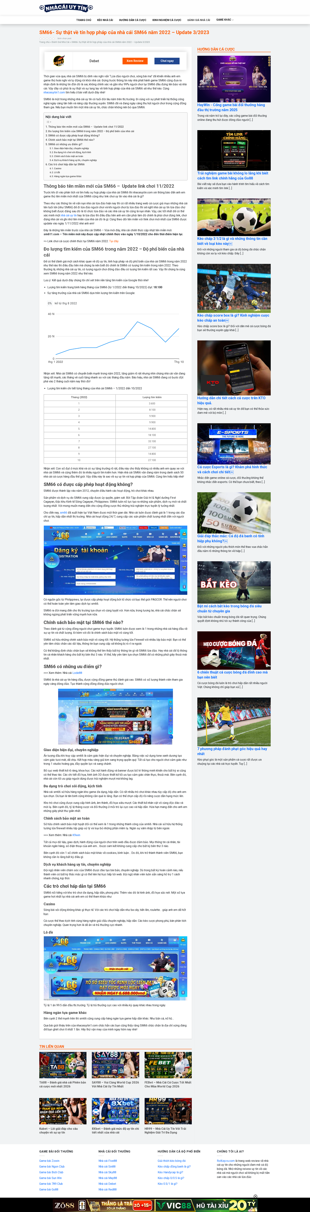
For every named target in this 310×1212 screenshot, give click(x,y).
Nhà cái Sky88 (107, 1172)
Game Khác (223, 19)
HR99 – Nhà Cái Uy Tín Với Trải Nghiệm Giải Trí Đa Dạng (165, 1130)
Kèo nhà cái (105, 20)
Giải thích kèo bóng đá (171, 1161)
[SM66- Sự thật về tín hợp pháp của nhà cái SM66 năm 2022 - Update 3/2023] (58, 61)
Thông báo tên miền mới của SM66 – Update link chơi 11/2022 (86, 126)
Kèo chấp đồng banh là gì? (174, 1166)
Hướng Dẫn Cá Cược (132, 20)
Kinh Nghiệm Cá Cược (166, 20)
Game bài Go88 (48, 1189)
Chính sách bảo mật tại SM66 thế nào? (71, 139)
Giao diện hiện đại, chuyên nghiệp (71, 148)
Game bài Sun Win (50, 1178)
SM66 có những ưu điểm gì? (65, 144)
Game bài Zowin (49, 1161)
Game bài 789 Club (51, 1183)
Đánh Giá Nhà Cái (198, 20)
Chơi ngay (167, 61)
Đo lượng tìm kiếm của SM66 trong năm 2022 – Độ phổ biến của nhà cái (91, 131)
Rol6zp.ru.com (226, 1161)
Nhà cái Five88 (107, 1161)
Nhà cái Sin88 (107, 1166)
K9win (76, 835)
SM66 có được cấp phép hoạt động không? (74, 135)
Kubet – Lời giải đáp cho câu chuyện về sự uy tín (58, 1130)
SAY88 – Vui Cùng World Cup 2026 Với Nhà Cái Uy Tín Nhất (115, 1084)
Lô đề (57, 172)
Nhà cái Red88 (107, 1189)
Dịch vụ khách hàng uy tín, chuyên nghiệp (75, 160)
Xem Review (135, 61)
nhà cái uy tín (69, 215)
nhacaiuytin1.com (54, 92)
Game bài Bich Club (51, 1172)
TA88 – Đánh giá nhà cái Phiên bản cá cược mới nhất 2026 (62, 1084)
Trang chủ (44, 42)
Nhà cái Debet (107, 1183)
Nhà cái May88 (107, 1178)
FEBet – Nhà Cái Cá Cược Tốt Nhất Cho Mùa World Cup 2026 (168, 1084)
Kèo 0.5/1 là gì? (167, 1183)
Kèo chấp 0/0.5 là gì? (171, 1178)
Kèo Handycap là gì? (170, 1172)
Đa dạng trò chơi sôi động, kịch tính (72, 152)
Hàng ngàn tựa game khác (68, 176)
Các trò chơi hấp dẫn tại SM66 (66, 164)
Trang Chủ (83, 20)
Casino (57, 168)
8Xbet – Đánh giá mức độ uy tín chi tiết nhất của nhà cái (115, 1130)
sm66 (63, 512)
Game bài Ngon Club (52, 1166)
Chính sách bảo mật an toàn (68, 156)
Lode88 (77, 673)
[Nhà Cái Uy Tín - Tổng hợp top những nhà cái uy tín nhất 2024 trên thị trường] (70, 8)
